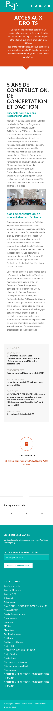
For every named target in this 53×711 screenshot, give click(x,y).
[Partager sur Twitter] (26, 514)
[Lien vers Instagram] (44, 6)
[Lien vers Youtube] (49, 6)
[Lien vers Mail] (40, 6)
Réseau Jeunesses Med (16, 665)
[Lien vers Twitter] (36, 6)
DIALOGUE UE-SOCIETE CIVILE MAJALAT (25, 606)
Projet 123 (9, 645)
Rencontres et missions (15, 661)
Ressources (10, 669)
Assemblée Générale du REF (20, 414)
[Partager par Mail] (41, 514)
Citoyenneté (9, 602)
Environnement (11, 618)
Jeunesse (8, 622)
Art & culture (10, 598)
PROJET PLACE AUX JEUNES (19, 649)
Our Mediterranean (13, 634)
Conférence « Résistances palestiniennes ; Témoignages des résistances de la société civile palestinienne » (23, 359)
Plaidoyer (8, 638)
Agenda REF (10, 594)
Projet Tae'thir (10, 653)
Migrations (9, 630)
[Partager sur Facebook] (11, 514)
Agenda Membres (12, 590)
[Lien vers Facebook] (31, 6)
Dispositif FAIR (11, 610)
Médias (7, 626)
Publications (10, 657)
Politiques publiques (13, 641)
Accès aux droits (12, 586)
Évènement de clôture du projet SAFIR (25, 373)
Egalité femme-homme (15, 614)
